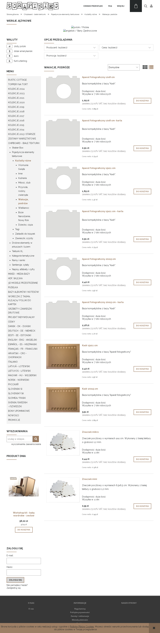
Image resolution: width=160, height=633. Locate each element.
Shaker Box (17, 147)
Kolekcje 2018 (16, 111)
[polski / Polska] (80, 27)
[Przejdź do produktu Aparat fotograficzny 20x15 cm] (63, 271)
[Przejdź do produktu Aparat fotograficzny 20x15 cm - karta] (63, 314)
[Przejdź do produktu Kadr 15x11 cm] (63, 356)
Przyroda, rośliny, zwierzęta (23, 191)
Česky (11, 321)
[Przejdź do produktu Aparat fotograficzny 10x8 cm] (63, 89)
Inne (20, 173)
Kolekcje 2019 (16, 107)
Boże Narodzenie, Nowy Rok (24, 216)
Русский (13, 384)
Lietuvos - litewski (19, 371)
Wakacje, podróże (23, 201)
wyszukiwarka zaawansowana (26, 444)
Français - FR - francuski (22, 349)
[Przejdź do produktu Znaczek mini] (63, 490)
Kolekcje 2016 (16, 120)
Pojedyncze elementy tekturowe (23, 154)
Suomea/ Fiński (17, 398)
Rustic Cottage (17, 80)
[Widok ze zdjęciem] (145, 67)
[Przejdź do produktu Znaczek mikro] (63, 443)
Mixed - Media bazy (19, 274)
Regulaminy (80, 608)
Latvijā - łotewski (19, 366)
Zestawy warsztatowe (22, 138)
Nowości (13, 415)
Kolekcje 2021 (16, 98)
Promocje (14, 420)
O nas (31, 608)
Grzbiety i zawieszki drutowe (20, 311)
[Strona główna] (33, 6)
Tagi (17, 229)
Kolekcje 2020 (16, 102)
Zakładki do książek (25, 234)
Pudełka (13, 287)
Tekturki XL (17, 251)
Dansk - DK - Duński (19, 326)
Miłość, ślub (24, 182)
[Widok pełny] (151, 67)
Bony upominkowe (19, 411)
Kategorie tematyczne (23, 256)
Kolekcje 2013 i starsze (21, 134)
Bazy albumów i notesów (23, 292)
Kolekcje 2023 (16, 93)
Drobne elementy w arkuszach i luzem (22, 245)
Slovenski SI (15, 389)
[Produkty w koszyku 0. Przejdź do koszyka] (136, 6)
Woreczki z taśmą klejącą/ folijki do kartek (19, 300)
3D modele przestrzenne (23, 283)
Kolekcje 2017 (16, 116)
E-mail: (10, 555)
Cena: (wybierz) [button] (109, 47)
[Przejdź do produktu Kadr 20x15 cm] (63, 399)
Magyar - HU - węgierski (22, 375)
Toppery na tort (18, 84)
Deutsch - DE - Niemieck (21, 331)
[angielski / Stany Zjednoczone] (80, 30)
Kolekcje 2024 (16, 89)
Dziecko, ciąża (25, 224)
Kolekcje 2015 (16, 125)
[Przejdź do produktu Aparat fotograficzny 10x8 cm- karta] (63, 132)
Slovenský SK (16, 393)
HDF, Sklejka (15, 278)
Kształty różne (23, 160)
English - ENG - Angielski (22, 340)
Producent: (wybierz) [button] (56, 47)
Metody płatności (80, 619)
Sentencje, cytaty (20, 265)
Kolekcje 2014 (16, 129)
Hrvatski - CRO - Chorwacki (17, 355)
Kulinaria (22, 178)
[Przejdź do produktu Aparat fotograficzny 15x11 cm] (63, 180)
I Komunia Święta (23, 167)
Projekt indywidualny (21, 317)
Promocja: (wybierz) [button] (56, 55)
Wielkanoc (23, 208)
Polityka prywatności (80, 612)
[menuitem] (93, 6)
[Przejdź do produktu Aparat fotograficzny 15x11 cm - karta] (63, 223)
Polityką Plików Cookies (82, 626)
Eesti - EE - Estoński (19, 335)
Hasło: (10, 567)
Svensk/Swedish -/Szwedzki (17, 404)
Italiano (13, 362)
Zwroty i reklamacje (80, 616)
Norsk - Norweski (18, 380)
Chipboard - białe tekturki (23, 143)
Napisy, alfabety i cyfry (23, 269)
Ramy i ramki (18, 260)
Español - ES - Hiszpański (22, 344)
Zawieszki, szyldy (24, 238)
